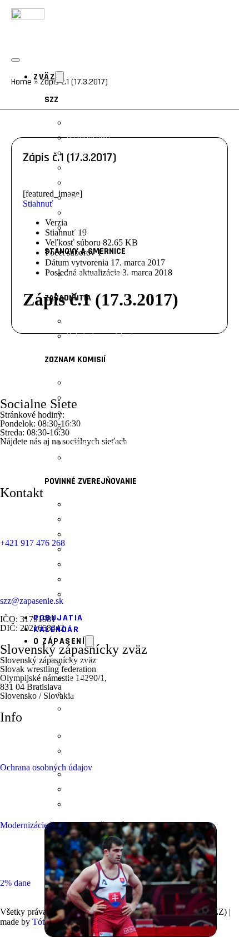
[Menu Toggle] (15, 60)
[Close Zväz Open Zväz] (59, 77)
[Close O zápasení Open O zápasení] (89, 641)
